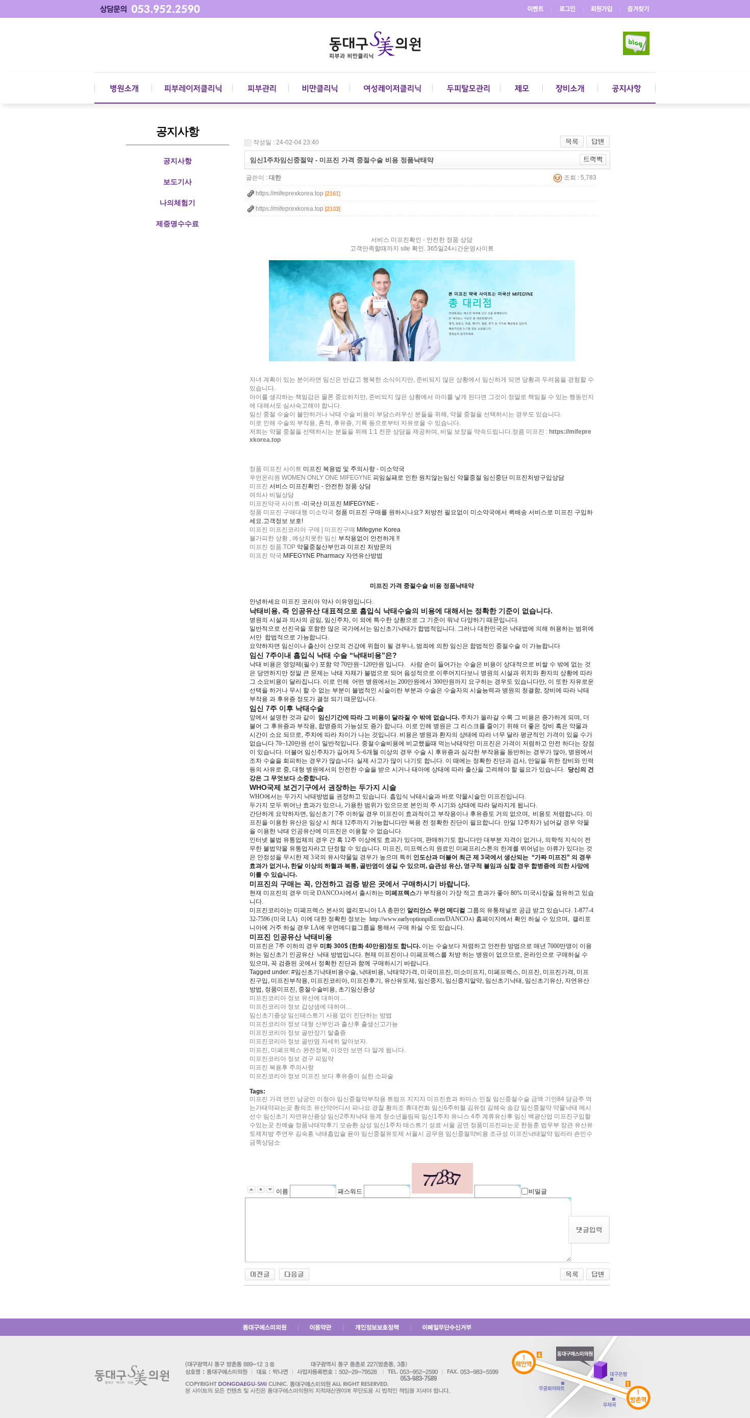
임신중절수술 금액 (518, 1099)
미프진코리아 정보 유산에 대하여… (297, 998)
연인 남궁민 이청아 (309, 1099)
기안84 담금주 (564, 1099)
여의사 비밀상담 (271, 495)
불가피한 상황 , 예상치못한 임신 (293, 538)
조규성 (499, 1133)
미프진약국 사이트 (274, 503)
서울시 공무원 (425, 1133)
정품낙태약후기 (316, 1125)
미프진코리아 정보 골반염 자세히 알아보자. (308, 1041)
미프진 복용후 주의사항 (281, 1067)
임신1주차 (435, 1116)
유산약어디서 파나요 (342, 1107)
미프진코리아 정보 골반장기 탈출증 (297, 1032)
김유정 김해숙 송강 (493, 1107)
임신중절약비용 (466, 1133)
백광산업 (540, 1116)
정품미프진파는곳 (494, 1125)
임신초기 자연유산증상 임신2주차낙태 (315, 1116)
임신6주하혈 (449, 1107)
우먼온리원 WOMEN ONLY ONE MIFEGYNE (310, 477)
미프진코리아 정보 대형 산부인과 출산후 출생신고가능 (323, 1024)
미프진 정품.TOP (272, 547)
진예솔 (285, 1125)
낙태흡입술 (330, 1133)
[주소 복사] (593, 159)
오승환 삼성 (356, 1125)
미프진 (258, 486)
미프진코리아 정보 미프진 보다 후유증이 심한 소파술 (321, 1076)
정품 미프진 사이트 (275, 468)
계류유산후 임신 (504, 1116)
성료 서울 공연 (449, 1125)
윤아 (353, 1133)
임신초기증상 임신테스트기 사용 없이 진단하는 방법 (320, 1015)
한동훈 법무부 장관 (547, 1125)
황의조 (303, 1107)
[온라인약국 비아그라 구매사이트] (260, 1273)
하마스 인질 (475, 1099)
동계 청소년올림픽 (394, 1116)
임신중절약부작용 (361, 1099)
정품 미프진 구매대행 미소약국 (291, 512)
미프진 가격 (265, 1099)
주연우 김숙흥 (295, 1133)
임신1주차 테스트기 (400, 1125)
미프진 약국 (265, 555)
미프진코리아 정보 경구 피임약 (291, 1058)
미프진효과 (442, 1099)
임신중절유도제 (382, 1133)
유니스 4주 (466, 1116)
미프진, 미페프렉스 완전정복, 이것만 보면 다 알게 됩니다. (327, 1050)
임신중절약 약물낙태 (549, 1107)
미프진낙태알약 (531, 1133)
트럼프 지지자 (406, 1099)
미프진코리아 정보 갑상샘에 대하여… (300, 1006)
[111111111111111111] (294, 1273)
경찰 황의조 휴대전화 (401, 1107)
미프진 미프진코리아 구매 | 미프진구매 (302, 529)
